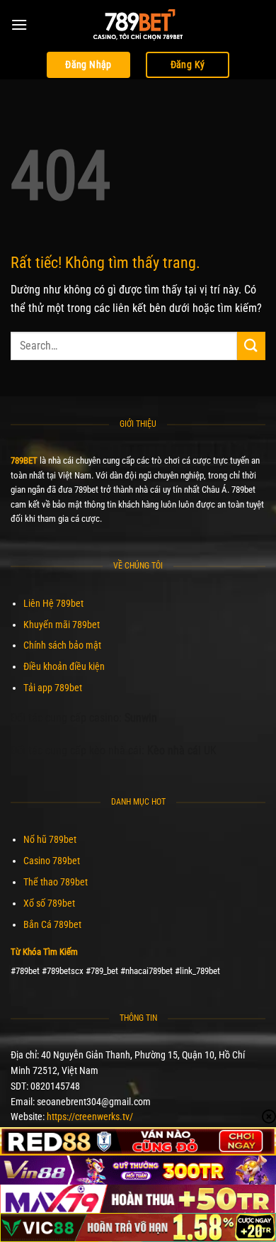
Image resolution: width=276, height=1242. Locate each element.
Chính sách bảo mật (62, 645)
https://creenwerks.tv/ (90, 1116)
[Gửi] (251, 345)
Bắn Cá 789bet (52, 924)
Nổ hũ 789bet (49, 839)
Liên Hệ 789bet (53, 603)
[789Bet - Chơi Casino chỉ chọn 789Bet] (138, 25)
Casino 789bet (51, 860)
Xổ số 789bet (49, 903)
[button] (19, 24)
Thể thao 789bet (55, 882)
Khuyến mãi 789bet (61, 624)
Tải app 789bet (52, 687)
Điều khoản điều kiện (64, 666)
